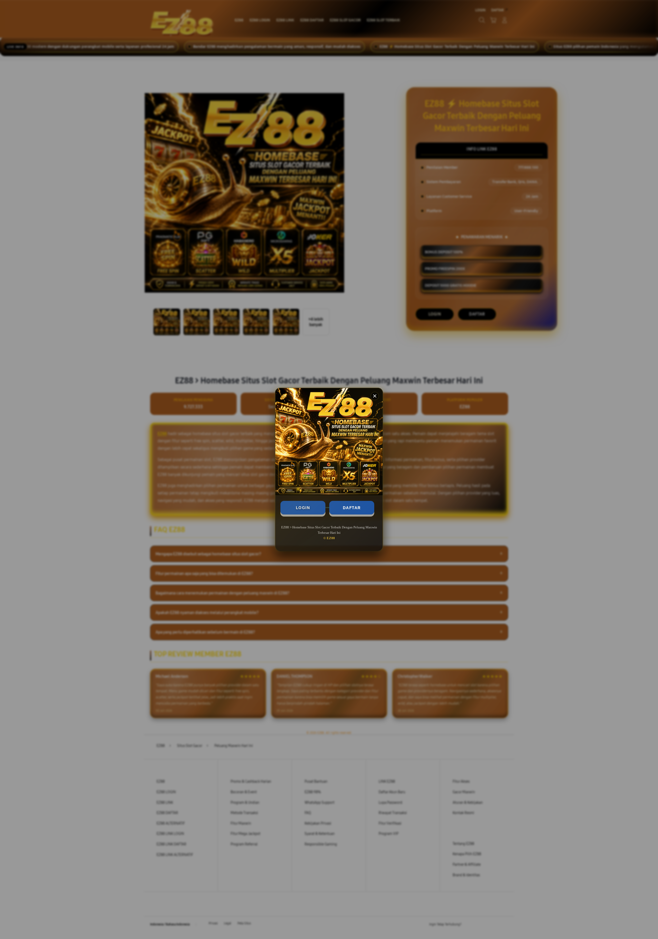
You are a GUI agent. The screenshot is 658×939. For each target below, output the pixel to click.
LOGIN (303, 507)
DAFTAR (352, 507)
